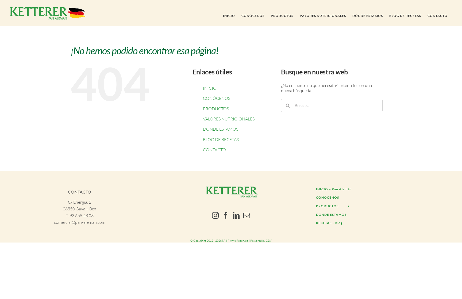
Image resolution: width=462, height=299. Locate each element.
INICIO (210, 88)
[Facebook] (225, 215)
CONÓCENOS (216, 98)
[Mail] (246, 215)
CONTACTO (214, 149)
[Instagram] (215, 215)
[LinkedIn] (236, 215)
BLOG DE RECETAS (221, 139)
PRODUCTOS (216, 108)
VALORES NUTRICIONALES (229, 119)
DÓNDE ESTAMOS (220, 129)
